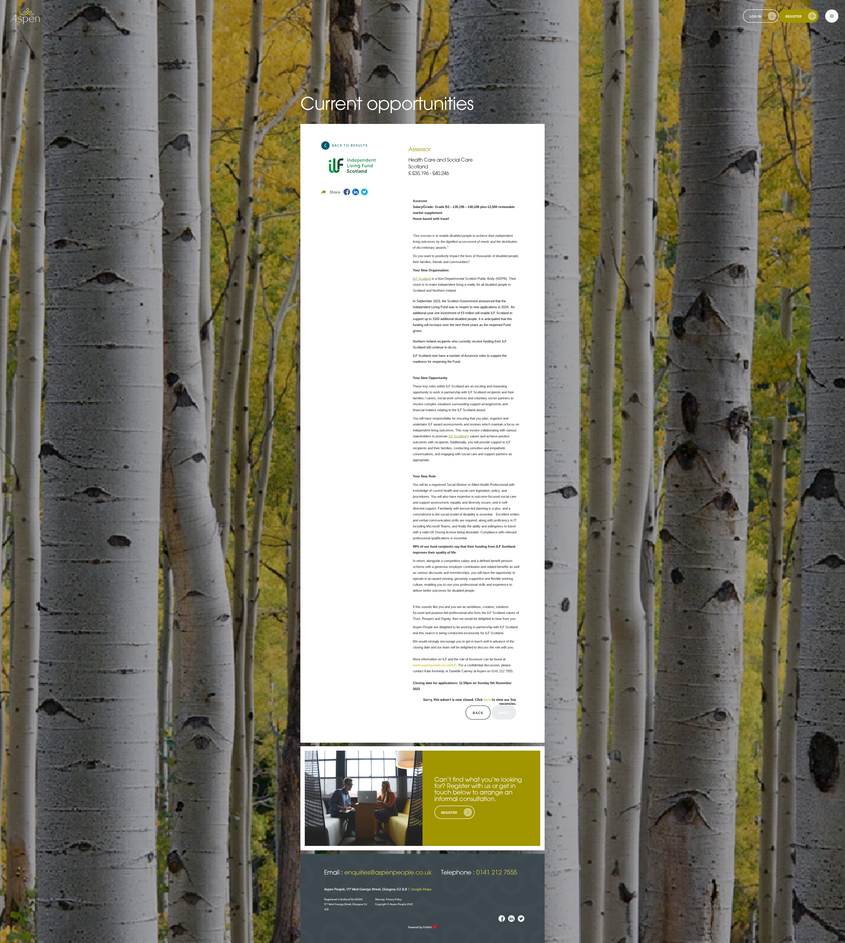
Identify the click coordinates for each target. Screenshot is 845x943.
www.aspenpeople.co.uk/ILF (434, 665)
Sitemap (380, 899)
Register (793, 16)
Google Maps (421, 888)
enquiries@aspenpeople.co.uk (388, 873)
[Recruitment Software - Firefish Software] (422, 924)
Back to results (350, 145)
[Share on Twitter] (364, 192)
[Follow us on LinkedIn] (511, 918)
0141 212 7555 (496, 873)
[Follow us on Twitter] (521, 918)
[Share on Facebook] (347, 192)
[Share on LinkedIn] (355, 192)
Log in (755, 16)
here (487, 699)
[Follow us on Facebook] (501, 918)
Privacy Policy (393, 899)
